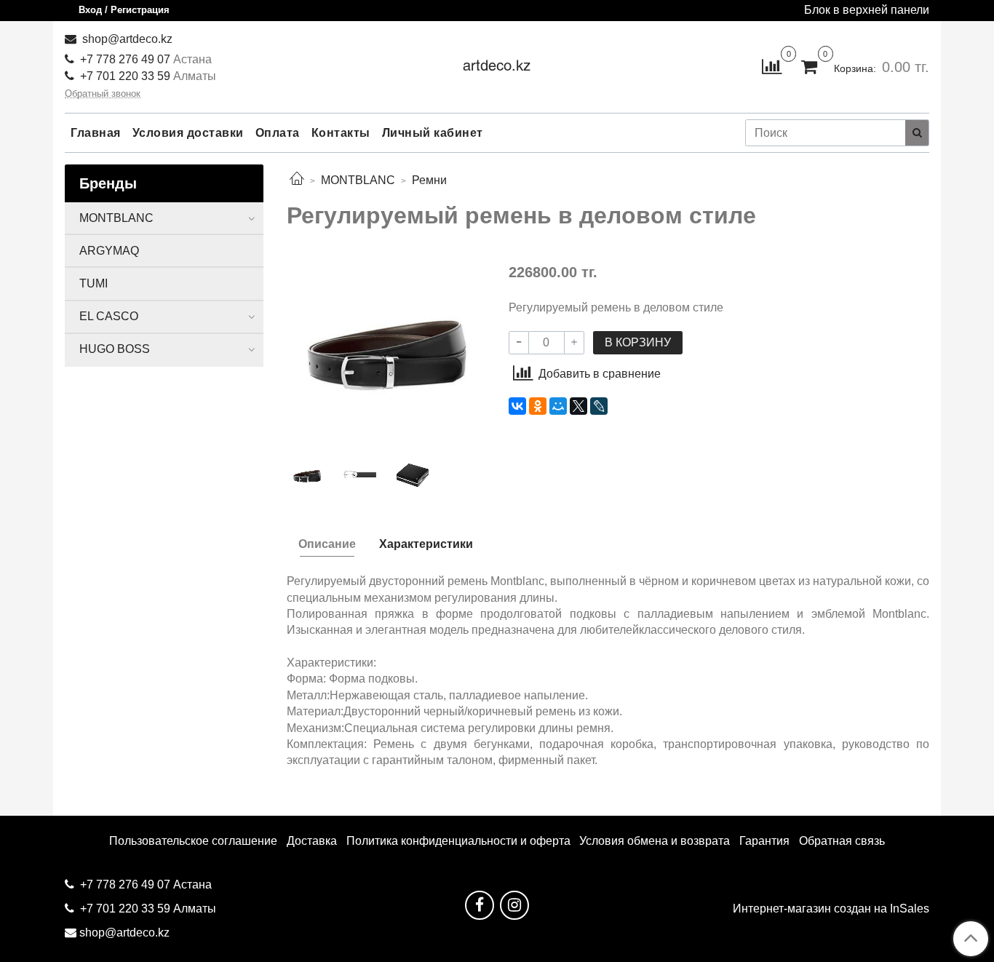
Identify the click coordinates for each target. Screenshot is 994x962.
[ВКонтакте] (517, 406)
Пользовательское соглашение (193, 841)
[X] (578, 406)
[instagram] (514, 905)
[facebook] (479, 905)
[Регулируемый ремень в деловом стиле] (386, 349)
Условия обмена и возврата (654, 841)
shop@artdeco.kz (125, 39)
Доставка (312, 841)
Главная (96, 133)
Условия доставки (188, 133)
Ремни (429, 180)
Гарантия (764, 841)
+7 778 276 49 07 (126, 59)
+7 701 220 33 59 (125, 76)
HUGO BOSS (114, 349)
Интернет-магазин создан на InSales (831, 909)
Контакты (340, 133)
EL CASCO (108, 316)
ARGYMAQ (109, 251)
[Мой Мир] (558, 406)
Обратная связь (842, 841)
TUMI (93, 283)
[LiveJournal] (599, 406)
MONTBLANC (358, 180)
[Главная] (297, 180)
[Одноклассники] (537, 406)
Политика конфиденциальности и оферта (458, 841)
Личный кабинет (432, 133)
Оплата (277, 133)
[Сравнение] (771, 66)
